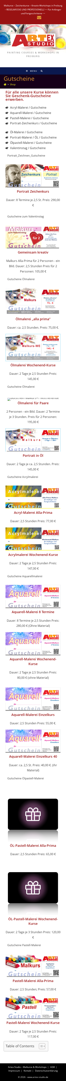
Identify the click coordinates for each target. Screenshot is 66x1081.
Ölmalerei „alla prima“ (33, 319)
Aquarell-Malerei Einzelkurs (33, 714)
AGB (52, 1067)
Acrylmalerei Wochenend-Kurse (33, 554)
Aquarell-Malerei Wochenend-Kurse (33, 661)
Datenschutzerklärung (46, 1070)
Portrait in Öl (33, 455)
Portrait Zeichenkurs (33, 191)
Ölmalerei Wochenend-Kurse (33, 365)
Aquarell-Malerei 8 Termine (33, 612)
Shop (13, 84)
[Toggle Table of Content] (40, 1046)
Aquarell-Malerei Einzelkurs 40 (33, 756)
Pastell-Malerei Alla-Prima (33, 981)
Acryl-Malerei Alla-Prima (33, 512)
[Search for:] (40, 71)
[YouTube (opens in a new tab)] (33, 17)
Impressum (14, 1070)
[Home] (5, 84)
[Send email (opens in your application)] (38, 17)
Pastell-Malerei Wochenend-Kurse (33, 1022)
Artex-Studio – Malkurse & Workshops (27, 1067)
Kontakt (27, 1070)
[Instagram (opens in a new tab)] (27, 17)
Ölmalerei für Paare (33, 403)
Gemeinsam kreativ (33, 252)
